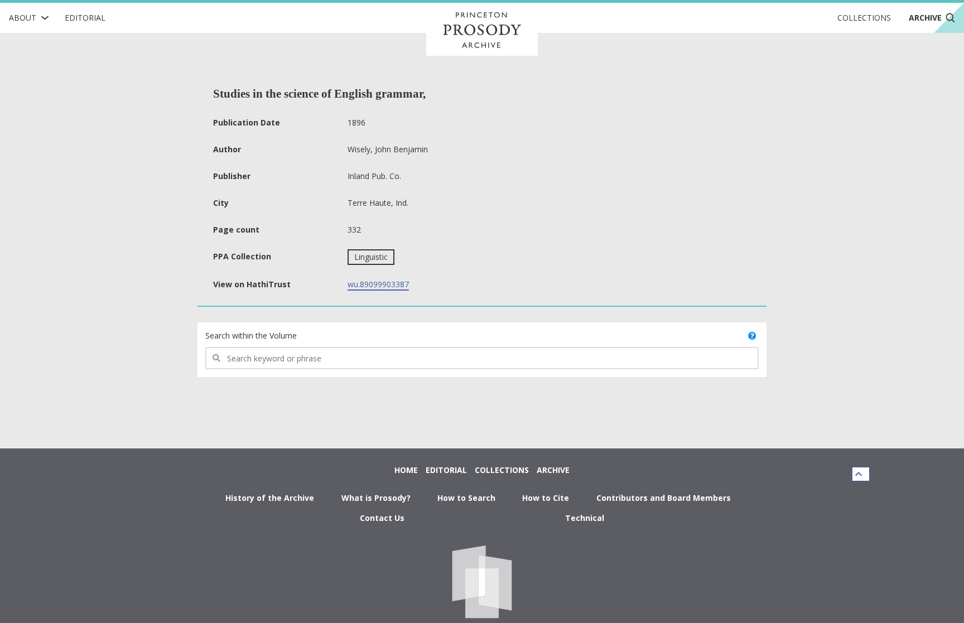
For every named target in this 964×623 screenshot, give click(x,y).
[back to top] (860, 474)
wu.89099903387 (378, 284)
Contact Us (382, 518)
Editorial (85, 17)
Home (406, 470)
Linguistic (371, 257)
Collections (864, 17)
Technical (584, 518)
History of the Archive (269, 497)
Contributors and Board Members (663, 497)
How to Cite (545, 497)
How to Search (466, 497)
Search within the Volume (251, 335)
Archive (553, 470)
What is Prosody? (376, 497)
